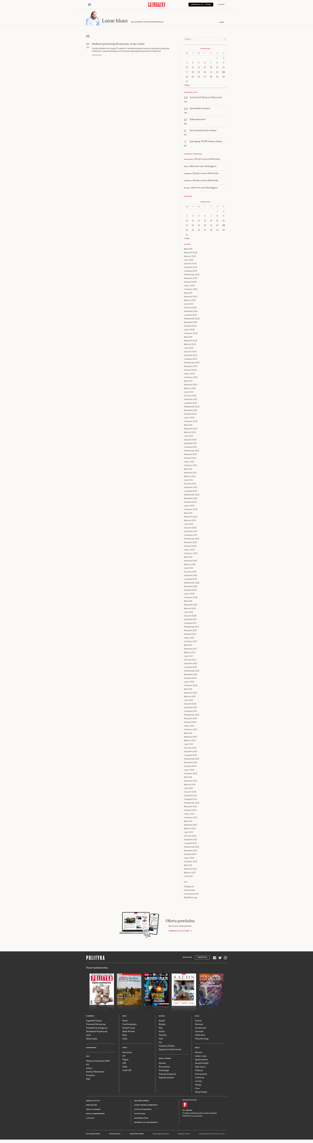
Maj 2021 (188, 469)
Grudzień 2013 (190, 795)
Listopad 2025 (190, 271)
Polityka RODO (139, 1114)
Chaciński (199, 1031)
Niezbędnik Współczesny (96, 1031)
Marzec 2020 (190, 520)
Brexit (125, 1020)
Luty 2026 (188, 260)
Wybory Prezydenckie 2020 (98, 1060)
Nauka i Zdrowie (165, 1058)
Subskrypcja (202, 957)
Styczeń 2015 (190, 748)
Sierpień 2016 (190, 678)
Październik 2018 (191, 582)
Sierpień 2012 (190, 854)
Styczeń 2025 (190, 307)
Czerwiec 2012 (190, 861)
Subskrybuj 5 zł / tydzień (201, 4)
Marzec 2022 (190, 432)
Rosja (124, 1034)
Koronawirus (91, 1047)
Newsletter (187, 957)
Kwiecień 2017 (190, 649)
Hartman (199, 1024)
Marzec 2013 (190, 828)
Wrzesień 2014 (190, 762)
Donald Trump (128, 1027)
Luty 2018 (188, 612)
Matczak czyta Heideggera (203, 166)
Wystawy (163, 1034)
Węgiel (125, 1059)
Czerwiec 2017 (190, 641)
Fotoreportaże (201, 1073)
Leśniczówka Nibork (137, 1134)
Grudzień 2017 (190, 619)
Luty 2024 (188, 348)
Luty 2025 (188, 304)
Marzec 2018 (190, 608)
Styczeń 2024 (190, 351)
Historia (198, 1052)
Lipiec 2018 (189, 593)
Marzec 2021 (190, 476)
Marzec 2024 (190, 344)
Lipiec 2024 (189, 329)
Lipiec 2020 (189, 505)
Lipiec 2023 (189, 373)
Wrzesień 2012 (190, 850)
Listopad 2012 (190, 843)
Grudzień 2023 (190, 355)
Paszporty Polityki (167, 1045)
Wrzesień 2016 (190, 674)
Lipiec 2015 (189, 726)
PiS (87, 1064)
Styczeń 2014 (190, 792)
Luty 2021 (188, 480)
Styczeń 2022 (190, 439)
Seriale (162, 1031)
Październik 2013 (191, 803)
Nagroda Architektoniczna (170, 1049)
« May (186, 85)
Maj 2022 (188, 425)
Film (161, 1027)
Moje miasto (200, 1066)
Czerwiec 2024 (190, 333)
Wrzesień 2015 (190, 718)
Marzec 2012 (190, 872)
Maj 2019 (188, 557)
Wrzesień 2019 (190, 542)
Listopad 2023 (190, 359)
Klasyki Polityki (202, 1063)
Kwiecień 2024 (190, 340)
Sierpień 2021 (190, 458)
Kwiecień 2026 (190, 252)
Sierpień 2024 (190, 326)
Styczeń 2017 (190, 660)
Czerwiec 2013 (190, 817)
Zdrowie (162, 1063)
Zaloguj (221, 4)
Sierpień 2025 (190, 282)
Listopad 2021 (190, 447)
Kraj (87, 1056)
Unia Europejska (129, 1024)
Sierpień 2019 (190, 546)
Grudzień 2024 (190, 311)
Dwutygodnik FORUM (93, 1134)
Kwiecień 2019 (190, 560)
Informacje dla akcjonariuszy (146, 1122)
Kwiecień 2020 (190, 516)
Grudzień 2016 (190, 663)
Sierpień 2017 (190, 634)
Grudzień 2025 (190, 267)
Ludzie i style (200, 1055)
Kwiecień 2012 (190, 869)
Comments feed (191, 894)
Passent (198, 1020)
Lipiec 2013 (189, 814)
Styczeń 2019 (190, 571)
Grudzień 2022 (190, 399)
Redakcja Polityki (93, 1101)
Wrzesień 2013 (190, 806)
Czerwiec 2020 (191, 509)
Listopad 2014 (190, 755)
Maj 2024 (188, 337)
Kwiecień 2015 (190, 737)
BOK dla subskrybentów (95, 1114)
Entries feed (189, 890)
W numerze (90, 1016)
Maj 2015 (188, 733)
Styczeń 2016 (190, 704)
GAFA (124, 1066)
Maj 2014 (188, 777)
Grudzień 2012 (190, 839)
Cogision (159, 1134)
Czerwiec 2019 (190, 553)
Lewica (89, 1068)
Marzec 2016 (190, 696)
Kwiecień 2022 (190, 428)
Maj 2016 (188, 689)
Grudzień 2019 (190, 531)
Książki (162, 1020)
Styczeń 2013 (190, 836)
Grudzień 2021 (190, 443)
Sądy (88, 1078)
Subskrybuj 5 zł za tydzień (179, 931)
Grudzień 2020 (190, 487)
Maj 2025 (188, 293)
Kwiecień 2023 (190, 384)
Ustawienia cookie (141, 1118)
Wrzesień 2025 (190, 278)
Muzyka (162, 1024)
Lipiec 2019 (189, 549)
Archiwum (199, 1077)
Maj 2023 (188, 381)
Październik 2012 (191, 847)
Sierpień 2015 (190, 722)
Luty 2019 (188, 568)
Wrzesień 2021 (190, 454)
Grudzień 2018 (190, 575)
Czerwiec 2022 (190, 421)
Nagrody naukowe (166, 1077)
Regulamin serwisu (141, 1101)
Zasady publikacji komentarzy (146, 1105)
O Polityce (90, 1118)
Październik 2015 (191, 715)
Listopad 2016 (190, 667)
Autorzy (198, 1081)
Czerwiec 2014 (190, 773)
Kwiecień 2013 (190, 825)
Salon (88, 1034)
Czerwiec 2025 (190, 289)
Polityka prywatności (142, 1109)
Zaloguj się (189, 886)
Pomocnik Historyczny (96, 1024)
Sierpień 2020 (190, 502)
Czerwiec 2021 (190, 465)
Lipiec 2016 (189, 682)
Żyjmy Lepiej (91, 1038)
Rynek (124, 1047)
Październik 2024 (192, 318)
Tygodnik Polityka (94, 1020)
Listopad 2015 (190, 711)
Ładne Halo (166, 1134)
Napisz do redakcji (93, 1109)
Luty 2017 (188, 656)
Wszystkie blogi (202, 1038)
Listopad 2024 (190, 315)
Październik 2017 (191, 626)
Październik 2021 (191, 450)
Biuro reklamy (91, 1105)
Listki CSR (126, 1070)
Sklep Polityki (201, 1091)
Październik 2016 (191, 671)
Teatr (161, 1038)
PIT (123, 1055)
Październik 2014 (191, 759)
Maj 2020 (188, 513)
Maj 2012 (188, 865)
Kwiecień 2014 (190, 781)
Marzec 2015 (190, 740)
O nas (197, 1088)
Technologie (164, 1070)
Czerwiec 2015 (190, 729)
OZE (124, 1063)
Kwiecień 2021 (190, 472)
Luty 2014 (188, 788)
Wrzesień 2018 (190, 586)
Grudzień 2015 (190, 707)
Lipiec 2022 (189, 417)
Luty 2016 (188, 700)
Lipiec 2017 (189, 637)
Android (189, 1110)
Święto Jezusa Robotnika (207, 158)
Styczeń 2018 (190, 615)
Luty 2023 (188, 392)
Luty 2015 (188, 744)
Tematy (198, 1084)
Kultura (162, 1016)
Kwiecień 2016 (190, 693)
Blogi (197, 1016)
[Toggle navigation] (89, 5)
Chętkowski (200, 1034)
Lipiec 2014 (189, 770)
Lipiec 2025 (189, 285)
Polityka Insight (115, 1134)
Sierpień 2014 (190, 766)
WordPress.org (190, 897)
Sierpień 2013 (190, 810)
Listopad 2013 (190, 799)
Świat (124, 1016)
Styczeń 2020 (190, 527)
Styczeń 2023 (190, 395)
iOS (183, 1110)
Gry (160, 1042)
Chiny (124, 1038)
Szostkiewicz (200, 1027)
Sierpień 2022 (190, 414)
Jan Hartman (96, 55)
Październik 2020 (192, 494)
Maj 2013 (188, 821)
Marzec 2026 (190, 256)
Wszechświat (164, 1066)
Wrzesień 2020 (190, 498)
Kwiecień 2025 (190, 296)
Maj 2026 (188, 249)
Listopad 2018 (190, 579)
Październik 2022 (191, 406)
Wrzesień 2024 (190, 322)
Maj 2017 (188, 645)
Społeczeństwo (201, 1059)
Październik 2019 (191, 538)
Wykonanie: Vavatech (184, 1134)
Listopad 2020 (190, 491)
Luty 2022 (188, 436)
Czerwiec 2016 (190, 685)
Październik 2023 (192, 362)
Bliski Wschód (128, 1031)
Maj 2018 (188, 601)
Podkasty (199, 1070)
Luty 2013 (188, 832)
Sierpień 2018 (190, 590)
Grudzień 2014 (190, 751)
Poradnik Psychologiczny (97, 1027)
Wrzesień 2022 (190, 410)
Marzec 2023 (190, 388)
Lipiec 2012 (189, 858)
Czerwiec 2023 (190, 377)
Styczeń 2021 (190, 483)
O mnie (221, 22)
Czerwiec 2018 (190, 597)
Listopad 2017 (190, 623)
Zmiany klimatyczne (167, 1073)
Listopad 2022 (190, 403)
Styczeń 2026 (190, 263)
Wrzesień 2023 (190, 366)
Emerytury (127, 1052)
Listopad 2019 (190, 535)
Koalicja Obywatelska (95, 1071)
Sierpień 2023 (190, 370)
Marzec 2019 (190, 564)
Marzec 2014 (190, 784)
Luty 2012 (188, 876)
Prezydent (90, 1075)
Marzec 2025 (190, 300)
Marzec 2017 (190, 652)
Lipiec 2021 (189, 461)
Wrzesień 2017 (190, 630)
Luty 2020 (188, 524)
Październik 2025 (191, 274)
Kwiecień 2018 (190, 604)
